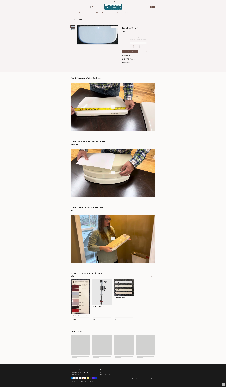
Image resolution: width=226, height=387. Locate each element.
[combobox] (81, 7)
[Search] (92, 7)
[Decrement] (134, 46)
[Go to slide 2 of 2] (73, 29)
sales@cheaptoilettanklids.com (80, 372)
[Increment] (141, 46)
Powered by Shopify (89, 381)
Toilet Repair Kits (128, 12)
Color (123, 31)
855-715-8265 (75, 374)
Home (72, 12)
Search (101, 372)
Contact (119, 12)
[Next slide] (129, 1)
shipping (134, 39)
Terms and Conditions (105, 374)
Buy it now (146, 51)
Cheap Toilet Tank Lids (79, 381)
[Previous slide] (96, 1)
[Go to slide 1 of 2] (73, 26)
